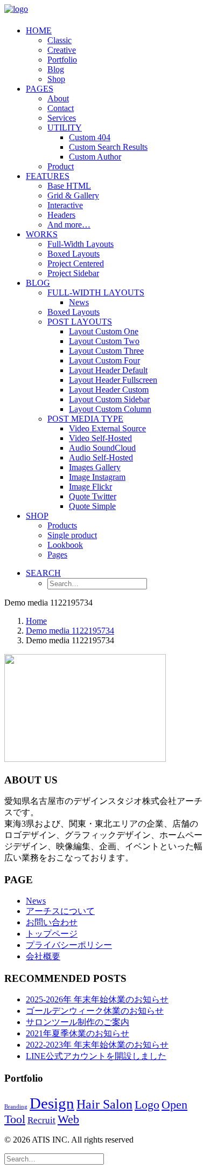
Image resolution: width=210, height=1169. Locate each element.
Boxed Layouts (73, 253)
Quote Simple (92, 506)
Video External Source (107, 428)
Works (42, 234)
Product (60, 166)
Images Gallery (95, 467)
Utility (64, 127)
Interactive (65, 205)
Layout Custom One (103, 331)
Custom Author (95, 156)
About (58, 98)
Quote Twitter (92, 496)
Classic (59, 40)
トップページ (52, 933)
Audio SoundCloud (102, 447)
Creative (61, 49)
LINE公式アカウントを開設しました (96, 1056)
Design (52, 1103)
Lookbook (65, 544)
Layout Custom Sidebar (109, 399)
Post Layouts (79, 321)
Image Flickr (90, 486)
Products (62, 525)
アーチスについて (60, 911)
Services (61, 117)
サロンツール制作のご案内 (77, 1022)
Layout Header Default (108, 370)
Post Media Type (85, 418)
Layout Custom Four (104, 360)
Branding (15, 1107)
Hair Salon (104, 1104)
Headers (61, 214)
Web (68, 1119)
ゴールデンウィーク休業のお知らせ (95, 1010)
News (79, 302)
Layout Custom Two (104, 341)
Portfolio (62, 59)
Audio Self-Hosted (101, 457)
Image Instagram (97, 477)
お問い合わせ (52, 922)
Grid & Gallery (73, 195)
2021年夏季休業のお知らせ (77, 1033)
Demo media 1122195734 (70, 630)
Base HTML (69, 185)
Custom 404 (89, 137)
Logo (147, 1104)
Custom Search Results (108, 147)
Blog (55, 69)
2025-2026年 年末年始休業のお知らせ (97, 999)
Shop (56, 79)
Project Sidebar (73, 273)
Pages (39, 88)
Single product (72, 535)
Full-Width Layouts (80, 244)
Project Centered (75, 263)
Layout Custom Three (106, 350)
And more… (68, 224)
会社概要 (43, 956)
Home (39, 30)
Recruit (41, 1120)
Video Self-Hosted (100, 438)
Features (47, 176)
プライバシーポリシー (69, 945)
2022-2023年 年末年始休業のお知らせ (97, 1044)
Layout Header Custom (109, 389)
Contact (60, 108)
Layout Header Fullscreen (113, 379)
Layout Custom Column (110, 409)
